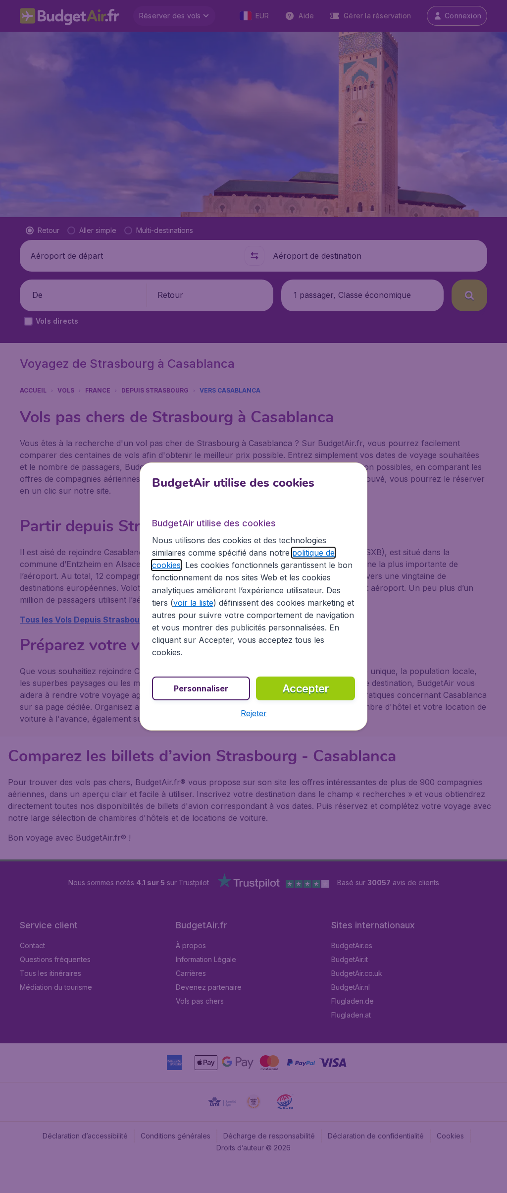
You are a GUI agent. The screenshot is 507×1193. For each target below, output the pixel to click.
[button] (254, 713)
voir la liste (193, 603)
